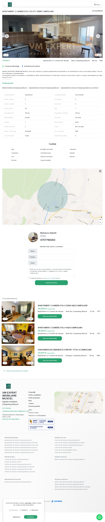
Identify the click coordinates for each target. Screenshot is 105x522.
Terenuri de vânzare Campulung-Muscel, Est (18, 464)
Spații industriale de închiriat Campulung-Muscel (69, 484)
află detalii (28, 503)
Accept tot (30, 517)
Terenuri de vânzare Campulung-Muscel (17, 459)
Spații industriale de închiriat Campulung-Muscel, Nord (71, 489)
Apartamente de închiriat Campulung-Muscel (18, 482)
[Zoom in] (100, 219)
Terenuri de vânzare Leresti (13, 462)
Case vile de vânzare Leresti (63, 447)
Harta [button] (99, 55)
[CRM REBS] (56, 501)
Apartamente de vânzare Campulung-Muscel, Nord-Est (21, 442)
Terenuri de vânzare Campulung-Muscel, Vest (18, 469)
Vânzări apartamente (11, 437)
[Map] (52, 197)
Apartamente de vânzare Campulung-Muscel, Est (19, 452)
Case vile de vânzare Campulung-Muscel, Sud (69, 445)
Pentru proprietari (34, 398)
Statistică (24, 510)
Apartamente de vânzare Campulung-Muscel (44, 88)
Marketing (35, 510)
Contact (31, 403)
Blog (30, 400)
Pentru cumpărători (35, 395)
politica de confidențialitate (51, 278)
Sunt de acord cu (45, 278)
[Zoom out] (100, 222)
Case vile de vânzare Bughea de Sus (66, 450)
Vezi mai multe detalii (50, 316)
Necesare (14, 510)
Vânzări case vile (60, 437)
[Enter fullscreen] (100, 171)
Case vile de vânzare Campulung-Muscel (67, 440)
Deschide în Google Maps (10, 419)
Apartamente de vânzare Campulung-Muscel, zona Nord (79, 88)
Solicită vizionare (51, 282)
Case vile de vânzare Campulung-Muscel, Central (70, 442)
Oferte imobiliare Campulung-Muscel (14, 88)
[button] (7, 36)
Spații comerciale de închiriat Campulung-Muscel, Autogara (72, 487)
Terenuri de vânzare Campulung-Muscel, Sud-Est (19, 467)
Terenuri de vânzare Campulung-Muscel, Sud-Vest (20, 471)
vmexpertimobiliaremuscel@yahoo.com (15, 411)
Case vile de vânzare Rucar (63, 452)
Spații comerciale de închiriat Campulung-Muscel (69, 482)
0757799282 (47, 239)
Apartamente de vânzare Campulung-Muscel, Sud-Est (21, 447)
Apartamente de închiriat (13, 479)
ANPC (30, 410)
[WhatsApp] (99, 517)
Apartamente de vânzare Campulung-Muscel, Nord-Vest (21, 445)
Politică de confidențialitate (37, 415)
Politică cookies (33, 412)
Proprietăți (32, 392)
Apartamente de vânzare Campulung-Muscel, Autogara (21, 450)
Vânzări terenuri (10, 457)
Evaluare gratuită (34, 406)
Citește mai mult (7, 83)
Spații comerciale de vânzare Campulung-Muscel (69, 459)
